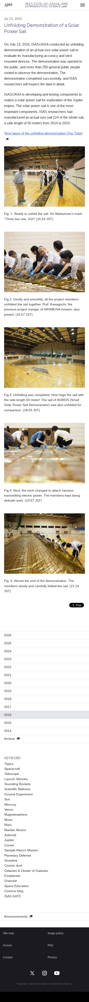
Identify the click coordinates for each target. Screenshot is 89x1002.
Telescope (11, 774)
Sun (7, 799)
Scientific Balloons (17, 789)
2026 (7, 635)
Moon (8, 820)
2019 (7, 691)
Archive (9, 739)
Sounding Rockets (17, 784)
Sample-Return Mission (21, 850)
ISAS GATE (12, 896)
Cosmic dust (13, 865)
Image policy (55, 933)
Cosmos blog (13, 891)
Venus (8, 809)
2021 (7, 675)
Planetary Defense (17, 855)
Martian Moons (15, 830)
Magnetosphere (15, 814)
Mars (8, 825)
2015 (7, 723)
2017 (7, 707)
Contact (8, 957)
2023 (7, 659)
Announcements (16, 916)
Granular (10, 881)
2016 (7, 715)
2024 (7, 651)
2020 (7, 683)
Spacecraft (12, 769)
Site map (8, 933)
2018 (7, 699)
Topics (8, 764)
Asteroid (10, 835)
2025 (7, 643)
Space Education (16, 886)
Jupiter (9, 840)
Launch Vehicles (16, 779)
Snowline (10, 860)
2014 (7, 731)
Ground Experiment (18, 794)
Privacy (52, 957)
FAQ (50, 945)
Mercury (10, 804)
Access (7, 945)
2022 (7, 667)
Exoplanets (12, 876)
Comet (9, 845)
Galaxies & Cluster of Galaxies (26, 871)
